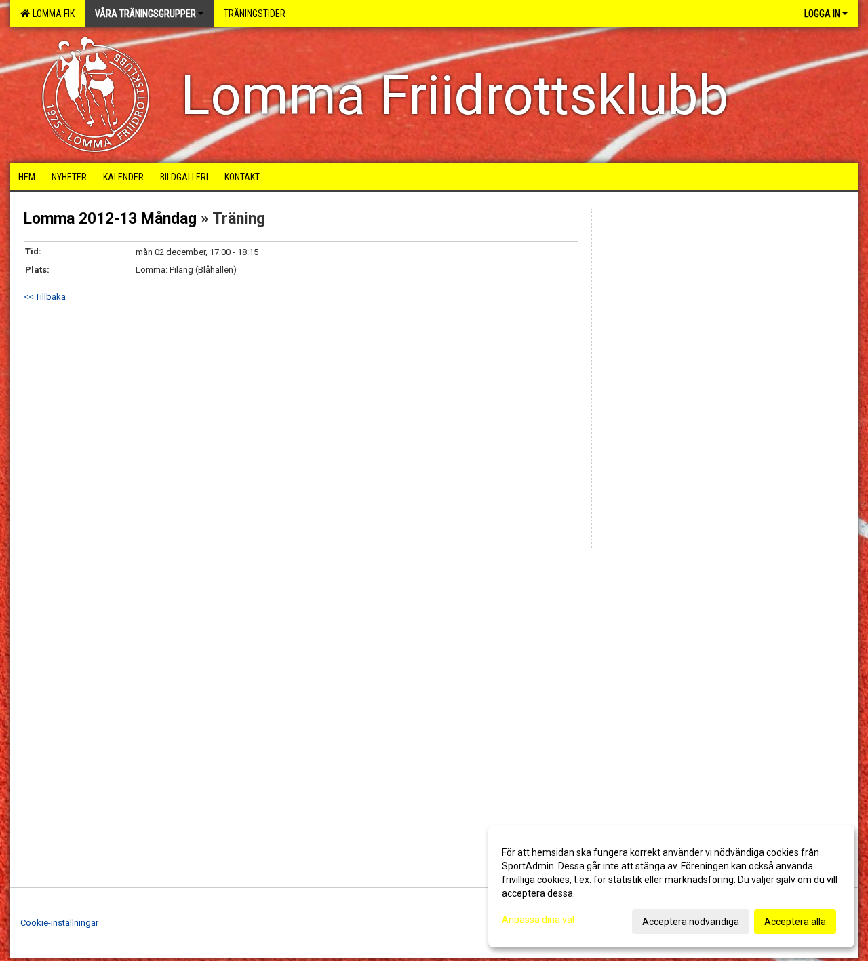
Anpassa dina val (538, 919)
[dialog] (671, 886)
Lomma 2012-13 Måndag (110, 219)
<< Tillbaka (45, 297)
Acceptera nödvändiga (690, 921)
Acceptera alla (795, 921)
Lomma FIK (51, 13)
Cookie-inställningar (59, 923)
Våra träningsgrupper (145, 13)
